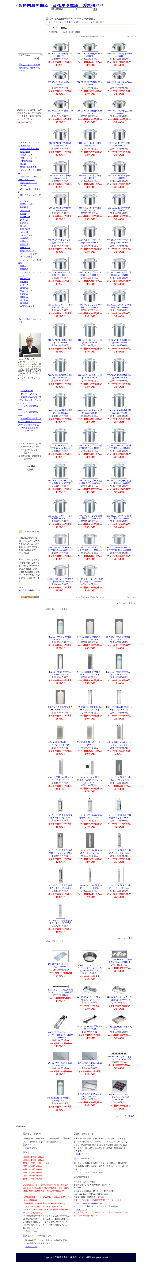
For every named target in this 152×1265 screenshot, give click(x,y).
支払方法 (45, 14)
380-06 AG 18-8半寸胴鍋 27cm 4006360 (119, 209)
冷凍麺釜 (24, 238)
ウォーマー (25, 216)
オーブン (24, 201)
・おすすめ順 (62, 32)
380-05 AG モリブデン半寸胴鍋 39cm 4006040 (89, 273)
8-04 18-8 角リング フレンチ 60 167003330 (90, 1095)
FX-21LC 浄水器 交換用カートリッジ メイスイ (119, 673)
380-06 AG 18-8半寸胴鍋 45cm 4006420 (119, 144)
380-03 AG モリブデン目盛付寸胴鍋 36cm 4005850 (119, 481)
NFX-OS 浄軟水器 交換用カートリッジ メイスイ (89, 673)
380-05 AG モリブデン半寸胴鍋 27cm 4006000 (119, 306)
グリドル (24, 219)
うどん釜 (24, 232)
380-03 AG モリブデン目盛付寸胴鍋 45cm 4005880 (119, 446)
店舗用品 (24, 303)
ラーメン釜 (25, 247)
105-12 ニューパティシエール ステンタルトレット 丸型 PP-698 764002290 (89, 968)
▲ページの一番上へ (125, 603)
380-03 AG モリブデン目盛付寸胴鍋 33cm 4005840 (60, 517)
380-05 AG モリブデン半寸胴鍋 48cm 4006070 (89, 241)
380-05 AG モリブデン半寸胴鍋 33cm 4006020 (60, 306)
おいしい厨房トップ (23, 14)
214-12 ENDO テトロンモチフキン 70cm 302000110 (119, 960)
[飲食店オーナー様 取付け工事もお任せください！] (30, 92)
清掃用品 (24, 297)
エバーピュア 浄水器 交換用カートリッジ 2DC (119, 778)
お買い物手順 (78, 5)
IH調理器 (24, 223)
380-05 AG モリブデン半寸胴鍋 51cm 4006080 (60, 241)
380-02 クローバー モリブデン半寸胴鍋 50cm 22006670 (60, 548)
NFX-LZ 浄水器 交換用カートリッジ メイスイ (89, 638)
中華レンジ (25, 241)
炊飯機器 (24, 207)
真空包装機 (25, 278)
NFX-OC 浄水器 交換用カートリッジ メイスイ (60, 673)
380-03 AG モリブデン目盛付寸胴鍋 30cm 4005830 (89, 517)
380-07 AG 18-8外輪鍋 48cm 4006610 (89, 54)
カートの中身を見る (126, 14)
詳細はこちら (31, 1148)
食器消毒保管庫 (27, 306)
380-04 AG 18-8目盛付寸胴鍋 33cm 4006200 (60, 411)
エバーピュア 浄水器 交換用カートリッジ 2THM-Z (60, 851)
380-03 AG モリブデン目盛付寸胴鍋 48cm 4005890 (89, 446)
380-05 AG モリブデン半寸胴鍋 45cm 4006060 (119, 241)
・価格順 (70, 32)
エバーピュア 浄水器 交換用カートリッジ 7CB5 (119, 886)
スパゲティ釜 (26, 235)
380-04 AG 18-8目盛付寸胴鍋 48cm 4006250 (90, 341)
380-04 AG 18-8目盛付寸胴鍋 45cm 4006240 (119, 341)
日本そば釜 (25, 229)
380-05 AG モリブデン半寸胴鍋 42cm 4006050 (60, 273)
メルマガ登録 (84, 14)
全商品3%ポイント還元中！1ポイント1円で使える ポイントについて (30, 37)
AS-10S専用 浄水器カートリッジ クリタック (90, 743)
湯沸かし (24, 266)
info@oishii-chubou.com (29, 590)
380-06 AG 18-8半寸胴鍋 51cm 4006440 (60, 144)
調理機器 (24, 269)
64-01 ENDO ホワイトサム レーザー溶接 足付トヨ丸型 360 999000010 (60, 1035)
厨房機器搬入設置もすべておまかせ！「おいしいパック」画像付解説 (29, 421)
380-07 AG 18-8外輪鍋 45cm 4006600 (119, 54)
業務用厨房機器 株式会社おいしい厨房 (73, 1257)
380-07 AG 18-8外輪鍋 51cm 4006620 (60, 54)
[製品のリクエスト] (30, 129)
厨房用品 (24, 294)
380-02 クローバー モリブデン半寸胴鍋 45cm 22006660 (90, 548)
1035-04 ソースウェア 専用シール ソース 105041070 (119, 1057)
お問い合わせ (98, 14)
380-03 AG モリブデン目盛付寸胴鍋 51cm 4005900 (60, 446)
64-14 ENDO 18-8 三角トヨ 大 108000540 (89, 1027)
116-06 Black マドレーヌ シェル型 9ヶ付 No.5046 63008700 (119, 1097)
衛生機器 (24, 281)
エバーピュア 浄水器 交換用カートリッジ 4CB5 (119, 851)
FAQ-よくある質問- (30, 428)
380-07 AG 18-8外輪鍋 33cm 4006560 (60, 112)
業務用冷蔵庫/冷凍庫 (29, 148)
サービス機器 (26, 257)
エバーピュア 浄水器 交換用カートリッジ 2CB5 (60, 816)
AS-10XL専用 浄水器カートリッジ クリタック (60, 778)
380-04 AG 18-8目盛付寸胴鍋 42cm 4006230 (60, 376)
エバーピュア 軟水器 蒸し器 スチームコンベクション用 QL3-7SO (90, 780)
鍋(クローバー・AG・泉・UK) (90, 22)
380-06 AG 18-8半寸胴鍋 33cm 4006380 (60, 209)
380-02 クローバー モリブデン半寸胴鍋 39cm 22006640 (60, 580)
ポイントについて (61, 5)
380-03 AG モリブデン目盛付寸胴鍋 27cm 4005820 (119, 517)
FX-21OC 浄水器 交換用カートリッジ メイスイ (90, 708)
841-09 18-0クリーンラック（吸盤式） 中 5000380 (119, 998)
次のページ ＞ (131, 36)
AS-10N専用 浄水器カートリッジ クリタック (60, 743)
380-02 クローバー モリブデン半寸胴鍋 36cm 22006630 (90, 580)
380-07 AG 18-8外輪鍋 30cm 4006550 (89, 112)
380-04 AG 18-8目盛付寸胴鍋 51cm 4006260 (60, 341)
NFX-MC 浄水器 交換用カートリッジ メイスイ (119, 638)
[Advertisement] (30, 615)
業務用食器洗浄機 (28, 167)
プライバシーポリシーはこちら (89, 1172)
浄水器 (23, 164)
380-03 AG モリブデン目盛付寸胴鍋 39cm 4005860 (89, 481)
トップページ (55, 22)
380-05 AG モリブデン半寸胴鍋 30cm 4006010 (89, 306)
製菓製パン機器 (27, 204)
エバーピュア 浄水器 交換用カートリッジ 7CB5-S (60, 921)
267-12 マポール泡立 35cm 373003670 (90, 1064)
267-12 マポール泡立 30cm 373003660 (60, 1064)
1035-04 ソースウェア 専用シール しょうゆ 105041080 (60, 991)
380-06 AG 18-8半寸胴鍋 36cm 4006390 (119, 176)
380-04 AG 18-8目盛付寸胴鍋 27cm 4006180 (119, 411)
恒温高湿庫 (25, 151)
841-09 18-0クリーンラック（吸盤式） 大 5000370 (89, 998)
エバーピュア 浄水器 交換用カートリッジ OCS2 (119, 816)
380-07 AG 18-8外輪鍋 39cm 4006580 (89, 83)
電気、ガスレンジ (28, 182)
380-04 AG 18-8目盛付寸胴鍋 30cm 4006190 (90, 411)
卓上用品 (24, 300)
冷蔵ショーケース (28, 158)
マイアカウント (69, 14)
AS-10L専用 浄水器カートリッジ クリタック (119, 743)
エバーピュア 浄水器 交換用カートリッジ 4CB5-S (60, 886)
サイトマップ (27, 431)
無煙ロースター (27, 250)
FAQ (109, 14)
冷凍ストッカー (27, 155)
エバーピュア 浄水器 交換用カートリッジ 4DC (90, 851)
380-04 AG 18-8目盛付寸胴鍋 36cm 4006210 (119, 376)
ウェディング (26, 291)
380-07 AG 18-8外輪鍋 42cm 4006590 (60, 83)
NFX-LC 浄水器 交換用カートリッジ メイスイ (60, 638)
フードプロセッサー (29, 254)
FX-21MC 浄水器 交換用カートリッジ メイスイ (60, 708)
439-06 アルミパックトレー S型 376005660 (60, 965)
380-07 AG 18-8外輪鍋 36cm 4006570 (119, 83)
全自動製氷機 (26, 161)
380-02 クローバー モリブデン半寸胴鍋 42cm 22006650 (119, 548)
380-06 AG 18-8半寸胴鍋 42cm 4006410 (60, 176)
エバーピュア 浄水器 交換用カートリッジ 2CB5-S (90, 816)
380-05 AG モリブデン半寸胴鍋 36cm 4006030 (119, 273)
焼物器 (23, 213)
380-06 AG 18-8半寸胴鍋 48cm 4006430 (90, 144)
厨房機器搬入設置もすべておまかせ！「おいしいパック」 (29, 400)
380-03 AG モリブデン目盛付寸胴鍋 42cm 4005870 (60, 481)
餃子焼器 (24, 244)
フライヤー (25, 210)
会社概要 (35, 14)
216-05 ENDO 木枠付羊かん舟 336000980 (119, 1028)
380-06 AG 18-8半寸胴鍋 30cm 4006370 (90, 209)
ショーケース (26, 285)
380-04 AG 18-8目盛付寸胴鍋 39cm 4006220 (90, 376)
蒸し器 (23, 226)
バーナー (24, 186)
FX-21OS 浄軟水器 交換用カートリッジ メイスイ (119, 708)
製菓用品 (24, 288)
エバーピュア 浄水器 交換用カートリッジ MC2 (90, 886)
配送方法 (55, 14)
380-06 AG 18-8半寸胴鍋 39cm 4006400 (90, 176)
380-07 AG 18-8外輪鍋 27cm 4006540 (119, 112)
